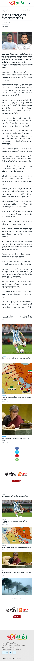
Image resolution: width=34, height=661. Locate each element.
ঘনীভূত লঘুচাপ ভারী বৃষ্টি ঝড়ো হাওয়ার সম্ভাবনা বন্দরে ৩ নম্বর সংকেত (16, 573)
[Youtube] (14, 652)
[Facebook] (17, 448)
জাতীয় (3, 570)
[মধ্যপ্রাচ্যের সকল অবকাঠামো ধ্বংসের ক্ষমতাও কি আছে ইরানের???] (17, 535)
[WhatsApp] (17, 459)
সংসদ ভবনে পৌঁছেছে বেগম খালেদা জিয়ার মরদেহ (7, 318)
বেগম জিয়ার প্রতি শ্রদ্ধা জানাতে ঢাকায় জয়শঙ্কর (26, 317)
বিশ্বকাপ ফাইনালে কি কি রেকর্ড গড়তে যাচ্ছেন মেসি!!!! (15, 496)
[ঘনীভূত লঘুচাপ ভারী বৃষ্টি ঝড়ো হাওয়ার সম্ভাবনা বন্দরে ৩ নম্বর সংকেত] (17, 586)
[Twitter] (17, 452)
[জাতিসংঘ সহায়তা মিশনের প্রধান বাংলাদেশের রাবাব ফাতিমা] (17, 560)
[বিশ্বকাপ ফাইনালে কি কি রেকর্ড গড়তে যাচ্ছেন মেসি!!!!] (17, 508)
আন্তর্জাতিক (4, 519)
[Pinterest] (17, 456)
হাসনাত (6, 26)
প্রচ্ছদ (3, 10)
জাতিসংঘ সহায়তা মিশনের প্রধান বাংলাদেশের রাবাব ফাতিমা (16, 547)
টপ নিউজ (3, 494)
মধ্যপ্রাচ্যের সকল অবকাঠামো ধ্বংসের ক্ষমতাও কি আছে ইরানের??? (15, 522)
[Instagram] (6, 652)
